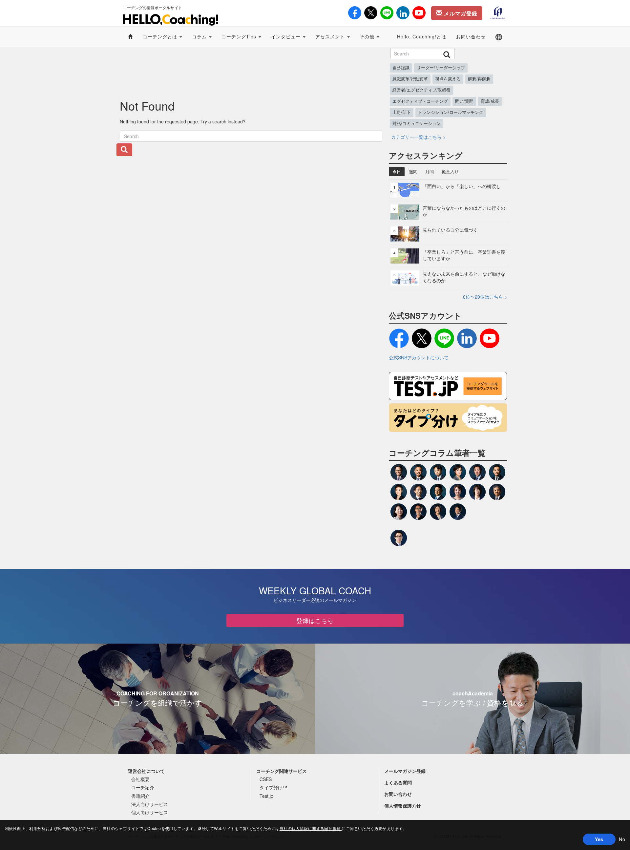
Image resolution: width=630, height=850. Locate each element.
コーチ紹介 (142, 787)
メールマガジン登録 (405, 771)
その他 (368, 36)
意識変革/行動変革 (410, 79)
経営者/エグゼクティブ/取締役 (421, 90)
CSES (266, 779)
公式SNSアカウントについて (419, 357)
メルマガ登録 (459, 13)
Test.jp (266, 796)
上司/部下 (401, 112)
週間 (413, 172)
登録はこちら (315, 620)
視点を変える (448, 79)
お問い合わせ (471, 36)
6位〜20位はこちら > (485, 296)
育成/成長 (490, 101)
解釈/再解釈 (479, 79)
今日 (396, 172)
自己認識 (401, 68)
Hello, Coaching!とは (421, 36)
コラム (200, 36)
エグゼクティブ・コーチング (420, 101)
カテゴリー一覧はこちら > (418, 137)
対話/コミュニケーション (416, 123)
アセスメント (330, 36)
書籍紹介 (140, 796)
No (622, 839)
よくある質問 (398, 782)
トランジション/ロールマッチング (450, 112)
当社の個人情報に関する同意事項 (311, 828)
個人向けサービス (149, 812)
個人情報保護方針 (402, 805)
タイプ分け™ (273, 787)
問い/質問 (464, 101)
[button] (499, 37)
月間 (429, 172)
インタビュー (286, 36)
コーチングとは (161, 36)
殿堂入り (450, 172)
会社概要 (140, 779)
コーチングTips (239, 36)
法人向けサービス (149, 804)
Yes (599, 839)
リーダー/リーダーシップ (441, 68)
